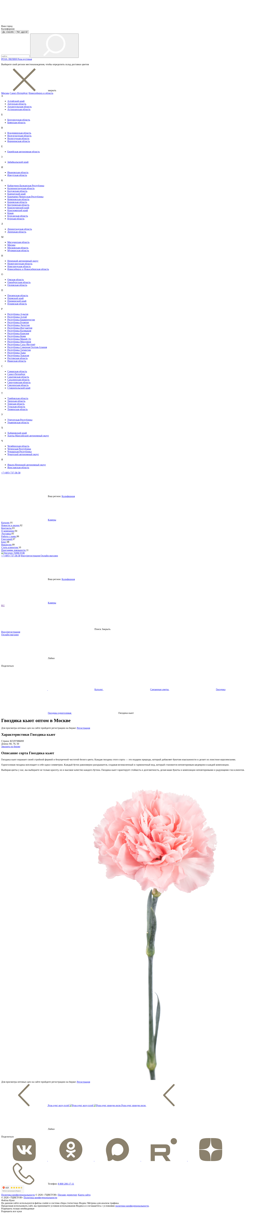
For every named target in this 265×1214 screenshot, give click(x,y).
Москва (5, 93)
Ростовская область (17, 358)
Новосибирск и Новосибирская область (28, 269)
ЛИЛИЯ (12, 59)
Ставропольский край (18, 388)
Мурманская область (18, 250)
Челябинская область (18, 446)
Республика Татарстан (19, 350)
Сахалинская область (18, 379)
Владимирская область (19, 133)
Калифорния (68, 496)
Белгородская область (18, 119)
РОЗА (4, 59)
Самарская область (17, 371)
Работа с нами (9, 536)
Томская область (16, 404)
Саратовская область (18, 377)
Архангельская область (19, 106)
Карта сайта (84, 1194)
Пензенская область (17, 295)
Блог (4, 542)
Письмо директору (67, 1194)
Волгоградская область (19, 135)
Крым (10, 213)
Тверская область (16, 401)
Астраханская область (18, 109)
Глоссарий (7, 539)
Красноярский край (17, 210)
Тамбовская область (17, 398)
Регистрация (83, 728)
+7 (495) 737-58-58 (10, 472)
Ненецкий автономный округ (22, 261)
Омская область (15, 279)
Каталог (5, 522)
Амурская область (16, 104)
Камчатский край (16, 194)
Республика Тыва (16, 352)
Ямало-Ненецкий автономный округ (26, 464)
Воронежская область (18, 141)
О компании (8, 531)
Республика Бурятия (18, 322)
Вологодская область (18, 138)
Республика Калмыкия (19, 330)
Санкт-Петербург (19, 93)
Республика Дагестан (18, 325)
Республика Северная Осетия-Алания (27, 347)
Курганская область (17, 216)
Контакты (6, 528)
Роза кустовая (24, 59)
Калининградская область (21, 188)
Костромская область (18, 205)
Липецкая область (16, 231)
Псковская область (17, 303)
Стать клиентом (10, 547)
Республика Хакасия (18, 355)
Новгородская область (19, 266)
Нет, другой (22, 32)
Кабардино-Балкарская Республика (25, 185)
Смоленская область (18, 385)
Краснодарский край (18, 207)
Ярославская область (18, 467)
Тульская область (16, 406)
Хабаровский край (17, 433)
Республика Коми (16, 336)
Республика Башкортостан (21, 319)
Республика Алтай (17, 317)
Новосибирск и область (41, 93)
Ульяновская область (18, 422)
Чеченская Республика (19, 449)
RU (3, 605)
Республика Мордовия (19, 341)
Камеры (52, 520)
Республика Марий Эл (19, 339)
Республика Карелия (18, 333)
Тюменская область (17, 409)
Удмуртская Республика (19, 419)
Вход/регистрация (30, 555)
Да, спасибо (8, 32)
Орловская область (17, 285)
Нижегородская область (19, 263)
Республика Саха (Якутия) (21, 344)
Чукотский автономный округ (23, 454)
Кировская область (17, 202)
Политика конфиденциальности (18, 1194)
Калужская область (17, 191)
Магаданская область (18, 242)
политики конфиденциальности (132, 1206)
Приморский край (16, 301)
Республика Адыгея (17, 314)
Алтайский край (16, 101)
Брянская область (16, 122)
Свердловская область (19, 382)
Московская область (17, 247)
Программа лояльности (13, 550)
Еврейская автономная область (23, 151)
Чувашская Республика (19, 451)
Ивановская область (17, 172)
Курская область (15, 218)
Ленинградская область (19, 229)
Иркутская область (17, 175)
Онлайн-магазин (49, 555)
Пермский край (15, 298)
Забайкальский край (18, 162)
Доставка (6, 533)
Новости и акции (10, 525)
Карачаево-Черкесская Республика (25, 196)
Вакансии (6, 544)
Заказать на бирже (10, 746)
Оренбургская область (19, 282)
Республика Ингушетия (19, 328)
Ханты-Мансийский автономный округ (28, 435)
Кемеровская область (18, 199)
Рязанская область (16, 361)
